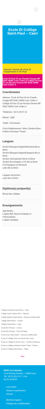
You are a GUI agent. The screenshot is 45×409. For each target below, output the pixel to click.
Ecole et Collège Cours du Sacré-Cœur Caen (17, 338)
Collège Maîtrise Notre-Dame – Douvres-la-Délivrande (20, 317)
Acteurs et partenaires (16, 390)
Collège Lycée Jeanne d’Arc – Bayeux (15, 313)
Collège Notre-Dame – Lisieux (12, 321)
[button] (36, 9)
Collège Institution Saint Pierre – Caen (15, 310)
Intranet (9, 394)
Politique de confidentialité (18, 403)
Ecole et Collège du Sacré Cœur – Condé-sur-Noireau (20, 342)
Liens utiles (11, 387)
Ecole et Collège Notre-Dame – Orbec (14, 349)
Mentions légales (13, 400)
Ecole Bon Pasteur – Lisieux (11, 328)
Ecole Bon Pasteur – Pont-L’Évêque (14, 331)
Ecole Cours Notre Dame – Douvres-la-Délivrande (19, 335)
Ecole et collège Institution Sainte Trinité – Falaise (19, 345)
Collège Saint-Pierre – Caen (11, 324)
